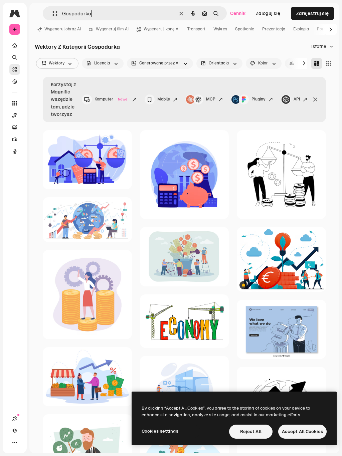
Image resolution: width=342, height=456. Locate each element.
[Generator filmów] (14, 139)
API (297, 99)
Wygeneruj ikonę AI (161, 29)
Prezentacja (273, 29)
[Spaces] (14, 115)
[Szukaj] (14, 57)
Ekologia (301, 29)
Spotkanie (244, 29)
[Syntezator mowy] (14, 151)
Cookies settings (160, 431)
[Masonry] (316, 63)
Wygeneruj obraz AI (62, 29)
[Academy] (14, 430)
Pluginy (258, 99)
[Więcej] (14, 442)
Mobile (163, 99)
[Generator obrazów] (14, 127)
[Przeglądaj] (14, 81)
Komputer (111, 99)
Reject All (251, 431)
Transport (196, 29)
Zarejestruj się (312, 13)
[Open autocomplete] (52, 13)
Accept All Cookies (302, 431)
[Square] (328, 63)
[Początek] (14, 45)
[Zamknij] (315, 99)
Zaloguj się (268, 13)
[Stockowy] (14, 69)
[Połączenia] (14, 418)
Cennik (238, 13)
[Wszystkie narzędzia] (14, 103)
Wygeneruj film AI (112, 29)
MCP (210, 99)
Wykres (220, 29)
